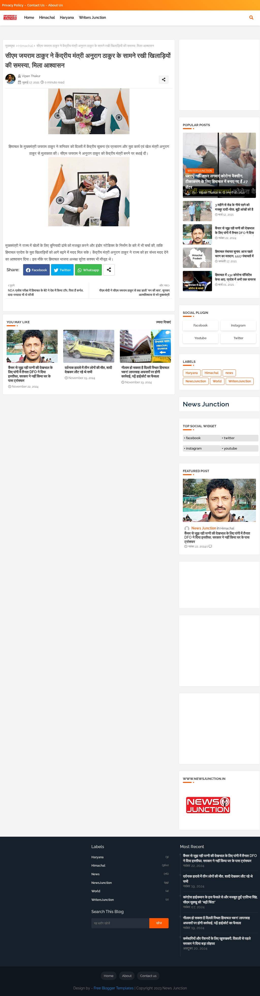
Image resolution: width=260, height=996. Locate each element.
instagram (194, 448)
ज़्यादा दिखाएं (163, 322)
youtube (230, 448)
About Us (55, 5)
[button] (251, 17)
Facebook (39, 270)
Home (29, 17)
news (229, 373)
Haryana (67, 17)
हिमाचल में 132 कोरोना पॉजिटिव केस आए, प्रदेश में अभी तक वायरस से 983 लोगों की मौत (235, 279)
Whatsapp (91, 270)
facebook (193, 438)
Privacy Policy (12, 5)
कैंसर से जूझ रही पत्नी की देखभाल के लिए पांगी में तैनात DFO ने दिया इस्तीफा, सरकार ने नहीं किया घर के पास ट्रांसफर (30, 374)
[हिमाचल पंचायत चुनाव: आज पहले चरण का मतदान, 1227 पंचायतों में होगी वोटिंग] (197, 258)
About (127, 976)
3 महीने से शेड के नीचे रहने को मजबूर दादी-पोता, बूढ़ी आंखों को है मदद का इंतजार (234, 209)
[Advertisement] (91, 436)
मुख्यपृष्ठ (10, 46)
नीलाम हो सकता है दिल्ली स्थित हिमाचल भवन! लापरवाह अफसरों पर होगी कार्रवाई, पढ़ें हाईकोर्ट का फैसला (145, 372)
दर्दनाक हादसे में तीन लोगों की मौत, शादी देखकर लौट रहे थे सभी (88, 370)
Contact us (35, 5)
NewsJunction (196, 381)
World (217, 381)
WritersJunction (240, 381)
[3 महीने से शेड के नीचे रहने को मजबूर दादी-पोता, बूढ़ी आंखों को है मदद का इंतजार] (197, 211)
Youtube (200, 338)
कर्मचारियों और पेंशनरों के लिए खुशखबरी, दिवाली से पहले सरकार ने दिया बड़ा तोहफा (217, 941)
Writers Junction (92, 17)
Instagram (238, 325)
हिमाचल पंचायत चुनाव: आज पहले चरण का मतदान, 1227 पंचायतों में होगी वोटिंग (234, 256)
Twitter (65, 270)
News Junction (206, 404)
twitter (229, 438)
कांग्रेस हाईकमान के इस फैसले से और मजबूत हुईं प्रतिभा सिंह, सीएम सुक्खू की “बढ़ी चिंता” (220, 899)
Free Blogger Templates (114, 988)
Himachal (47, 17)
